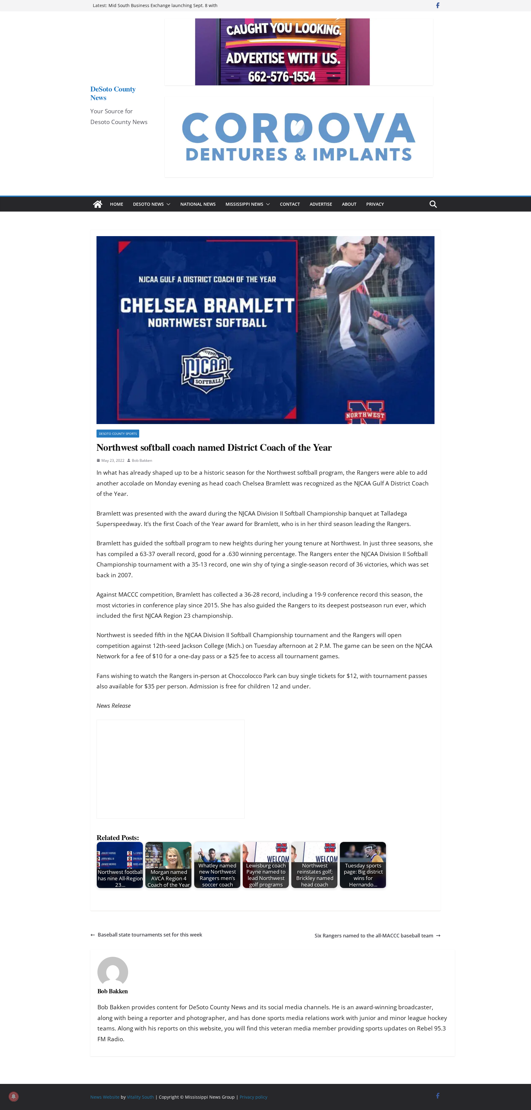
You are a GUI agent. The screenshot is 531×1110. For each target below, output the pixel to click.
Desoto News (148, 204)
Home (116, 204)
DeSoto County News (113, 93)
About (349, 204)
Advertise (321, 204)
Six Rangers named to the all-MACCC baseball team (374, 935)
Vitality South (140, 1097)
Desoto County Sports (118, 433)
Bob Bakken (142, 460)
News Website (105, 1097)
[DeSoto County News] (97, 204)
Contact (290, 204)
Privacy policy (253, 1097)
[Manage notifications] (13, 1096)
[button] (167, 204)
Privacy (375, 204)
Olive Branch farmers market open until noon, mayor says (168, 5)
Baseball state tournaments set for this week (150, 934)
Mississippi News (244, 204)
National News (198, 204)
